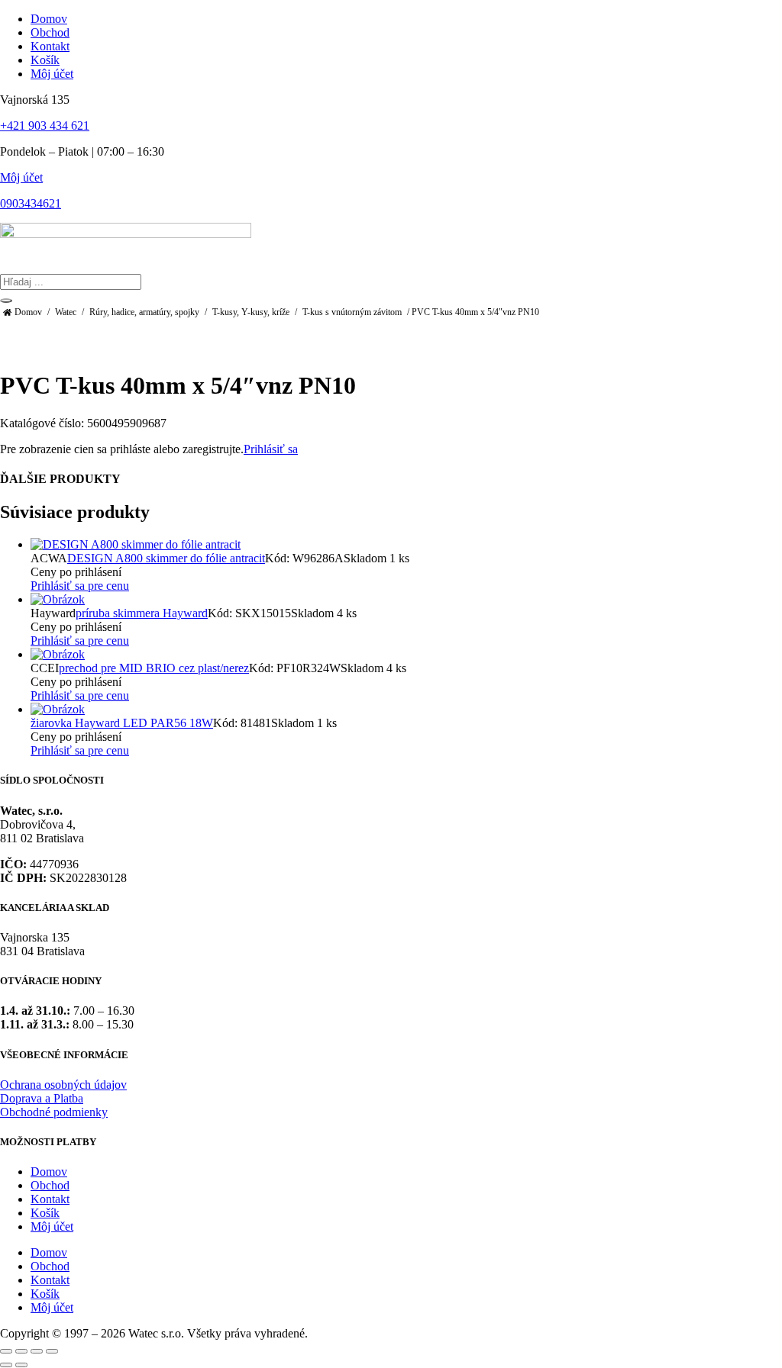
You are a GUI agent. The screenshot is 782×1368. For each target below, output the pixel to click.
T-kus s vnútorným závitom (352, 312)
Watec (65, 312)
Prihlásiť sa (271, 449)
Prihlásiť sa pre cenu (80, 585)
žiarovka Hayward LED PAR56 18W (122, 722)
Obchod (50, 1185)
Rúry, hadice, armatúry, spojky (144, 312)
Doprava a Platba (41, 1098)
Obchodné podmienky (54, 1112)
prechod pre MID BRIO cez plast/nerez (154, 667)
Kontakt (50, 1199)
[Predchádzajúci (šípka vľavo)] (6, 1365)
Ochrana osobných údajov (63, 1084)
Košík (45, 1212)
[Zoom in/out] (6, 1351)
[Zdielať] (37, 1351)
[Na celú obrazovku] (21, 1351)
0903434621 (30, 203)
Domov (28, 312)
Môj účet (21, 177)
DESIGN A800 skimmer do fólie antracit (166, 558)
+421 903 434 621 (44, 125)
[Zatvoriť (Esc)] (52, 1351)
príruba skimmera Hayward (142, 613)
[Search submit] (6, 300)
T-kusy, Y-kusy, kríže (250, 312)
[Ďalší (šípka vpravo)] (21, 1365)
